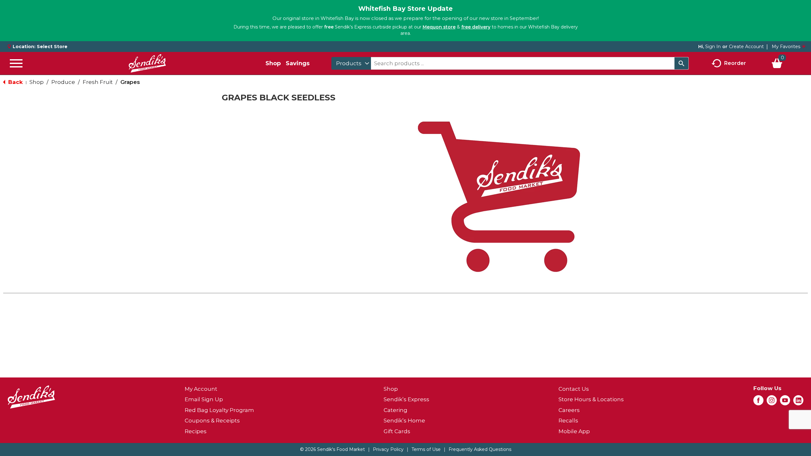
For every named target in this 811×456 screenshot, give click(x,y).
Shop (273, 63)
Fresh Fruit (98, 82)
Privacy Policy (388, 449)
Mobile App (574, 431)
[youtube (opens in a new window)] (785, 402)
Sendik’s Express (406, 399)
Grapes (130, 82)
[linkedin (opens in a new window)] (798, 402)
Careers (569, 410)
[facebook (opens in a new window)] (758, 402)
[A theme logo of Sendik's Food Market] (147, 63)
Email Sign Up (204, 399)
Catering (395, 410)
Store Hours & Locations (591, 399)
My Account (201, 389)
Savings (298, 63)
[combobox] (351, 63)
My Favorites (786, 46)
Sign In (713, 46)
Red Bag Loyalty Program (219, 410)
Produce (63, 82)
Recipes (196, 431)
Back (15, 82)
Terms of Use (426, 449)
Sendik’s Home (404, 420)
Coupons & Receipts (212, 420)
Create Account (746, 46)
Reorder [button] (735, 63)
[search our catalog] (681, 63)
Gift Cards (397, 431)
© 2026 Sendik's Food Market (332, 449)
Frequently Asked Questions (480, 449)
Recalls (568, 420)
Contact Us (574, 389)
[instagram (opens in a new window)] (772, 402)
